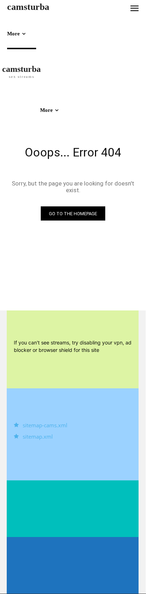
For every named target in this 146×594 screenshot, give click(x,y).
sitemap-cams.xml (45, 425)
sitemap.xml (38, 436)
